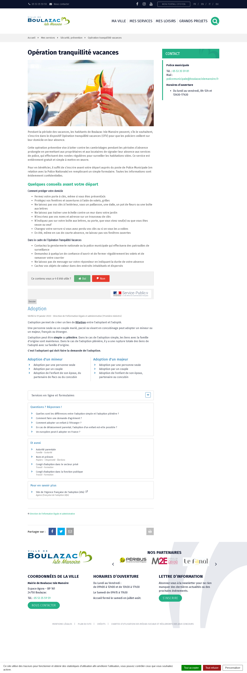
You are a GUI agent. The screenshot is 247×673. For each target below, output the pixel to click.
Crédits (101, 624)
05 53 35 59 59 (42, 598)
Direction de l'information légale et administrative (52, 514)
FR (195, 4)
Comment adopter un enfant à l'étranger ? (58, 422)
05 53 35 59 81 (181, 71)
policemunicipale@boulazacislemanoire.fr (192, 78)
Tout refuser (211, 667)
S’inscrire (170, 598)
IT (210, 4)
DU (217, 4)
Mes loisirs (166, 21)
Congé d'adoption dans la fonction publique (59, 471)
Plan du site (84, 624)
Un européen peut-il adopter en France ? (58, 431)
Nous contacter (61, 4)
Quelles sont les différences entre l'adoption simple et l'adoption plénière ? (77, 413)
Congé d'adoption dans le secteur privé (57, 464)
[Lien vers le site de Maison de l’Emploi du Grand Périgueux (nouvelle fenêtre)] (138, 560)
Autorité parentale (46, 449)
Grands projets (193, 21)
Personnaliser (232, 667)
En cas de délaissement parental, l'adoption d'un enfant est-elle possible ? (76, 427)
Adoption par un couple (48, 369)
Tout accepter (191, 667)
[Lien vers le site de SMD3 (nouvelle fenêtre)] (201, 563)
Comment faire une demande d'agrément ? (59, 418)
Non (102, 278)
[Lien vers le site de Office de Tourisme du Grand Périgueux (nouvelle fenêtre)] (169, 561)
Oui (84, 278)
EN (202, 4)
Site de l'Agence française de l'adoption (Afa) (60, 492)
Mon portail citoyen (174, 4)
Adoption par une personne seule (54, 365)
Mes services (141, 21)
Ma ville (119, 21)
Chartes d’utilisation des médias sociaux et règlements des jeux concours (152, 624)
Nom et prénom (44, 457)
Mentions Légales (62, 624)
